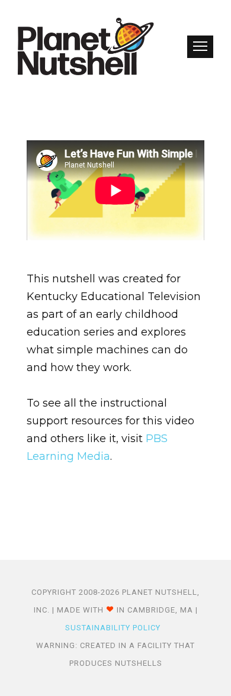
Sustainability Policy (113, 627)
